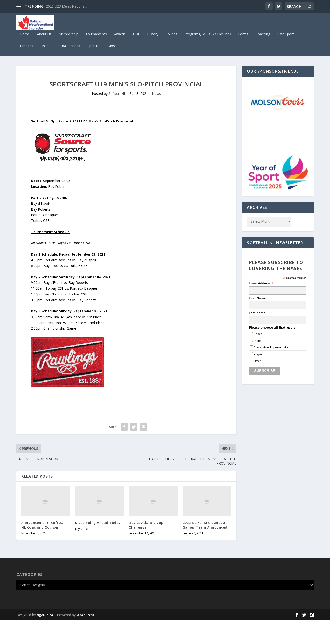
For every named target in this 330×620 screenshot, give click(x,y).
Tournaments (96, 34)
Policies (171, 34)
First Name (257, 298)
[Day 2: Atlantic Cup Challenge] (153, 501)
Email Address (261, 283)
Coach (258, 334)
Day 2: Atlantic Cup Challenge (146, 524)
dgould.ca (45, 615)
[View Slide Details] (277, 102)
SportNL (93, 46)
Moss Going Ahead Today (98, 522)
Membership (68, 34)
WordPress (85, 615)
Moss (112, 46)
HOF (136, 34)
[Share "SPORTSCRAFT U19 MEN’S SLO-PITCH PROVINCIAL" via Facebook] (124, 427)
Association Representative (272, 347)
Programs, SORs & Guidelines (208, 34)
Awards (120, 34)
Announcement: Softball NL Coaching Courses (43, 524)
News (156, 93)
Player (258, 354)
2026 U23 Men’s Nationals (66, 6)
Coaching (263, 34)
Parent (258, 341)
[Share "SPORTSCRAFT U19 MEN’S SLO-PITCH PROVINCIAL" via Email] (143, 427)
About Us (44, 34)
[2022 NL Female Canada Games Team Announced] (207, 501)
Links (44, 46)
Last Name (257, 313)
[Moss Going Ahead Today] (99, 501)
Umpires (26, 46)
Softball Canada (68, 46)
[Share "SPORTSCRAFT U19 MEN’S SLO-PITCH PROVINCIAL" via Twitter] (134, 427)
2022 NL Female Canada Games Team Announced (205, 524)
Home (25, 34)
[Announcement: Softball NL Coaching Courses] (45, 501)
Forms (243, 34)
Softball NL (117, 93)
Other (257, 361)
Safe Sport (285, 34)
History (152, 34)
